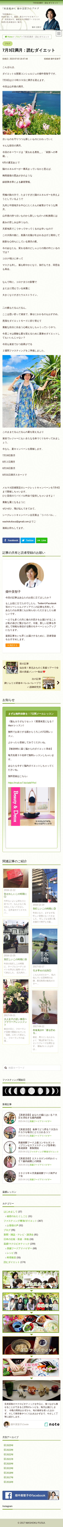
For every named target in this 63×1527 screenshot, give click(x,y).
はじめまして (10, 1211)
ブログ (7, 44)
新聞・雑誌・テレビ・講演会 (18, 1234)
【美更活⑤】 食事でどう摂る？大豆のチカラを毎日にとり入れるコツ (38, 1130)
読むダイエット (12, 1262)
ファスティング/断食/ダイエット (44, 1152)
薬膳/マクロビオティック (17, 1243)
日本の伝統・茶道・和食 (16, 1239)
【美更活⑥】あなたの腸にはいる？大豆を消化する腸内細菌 (37, 1116)
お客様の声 (12, 1225)
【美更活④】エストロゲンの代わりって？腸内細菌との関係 (37, 1159)
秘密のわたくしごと (17, 1216)
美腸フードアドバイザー (41, 1121)
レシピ (10, 1253)
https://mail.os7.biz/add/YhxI (22, 782)
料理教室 (11, 1257)
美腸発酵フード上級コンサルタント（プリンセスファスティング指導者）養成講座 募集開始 (37, 1145)
